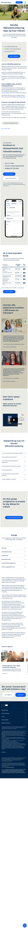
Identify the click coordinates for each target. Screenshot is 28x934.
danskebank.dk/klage (10, 767)
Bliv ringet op (8, 695)
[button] (14, 420)
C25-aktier (22, 96)
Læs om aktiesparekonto (11, 178)
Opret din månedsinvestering (14, 517)
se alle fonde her (20, 287)
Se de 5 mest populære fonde (10, 123)
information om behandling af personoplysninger (14, 769)
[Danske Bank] (6, 2)
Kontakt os (8, 758)
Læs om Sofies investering (9, 381)
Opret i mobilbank (14, 56)
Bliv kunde (20, 695)
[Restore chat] (25, 925)
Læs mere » (4, 752)
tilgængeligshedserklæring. (20, 772)
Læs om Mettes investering (9, 346)
